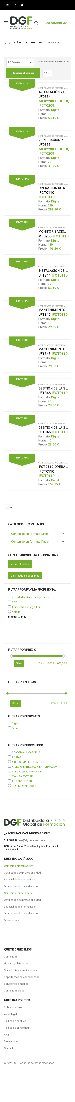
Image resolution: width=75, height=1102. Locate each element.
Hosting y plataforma (16, 963)
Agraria (16, 611)
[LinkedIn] (15, 5)
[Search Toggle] (36, 23)
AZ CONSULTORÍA (22, 781)
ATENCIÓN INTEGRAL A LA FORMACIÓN (35, 766)
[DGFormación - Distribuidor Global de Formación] (21, 22)
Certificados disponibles (25, 575)
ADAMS (16, 757)
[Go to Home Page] (5, 43)
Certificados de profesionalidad (54, 88)
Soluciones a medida (16, 983)
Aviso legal (10, 1014)
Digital (15, 723)
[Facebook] (29, 5)
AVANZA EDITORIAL (23, 776)
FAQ (6, 1034)
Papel (15, 728)
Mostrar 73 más (17, 616)
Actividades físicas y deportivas (30, 597)
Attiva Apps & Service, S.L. (27, 771)
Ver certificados (20, 564)
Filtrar (15, 703)
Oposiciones (11, 920)
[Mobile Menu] (7, 23)
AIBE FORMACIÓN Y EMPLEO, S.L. (31, 761)
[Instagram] (7, 5)
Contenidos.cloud (14, 990)
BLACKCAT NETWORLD (25, 785)
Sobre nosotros (13, 1007)
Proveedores (11, 1041)
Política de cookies (15, 1020)
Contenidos (10, 956)
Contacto (9, 1048)
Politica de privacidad (16, 1027)
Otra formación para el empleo (21, 886)
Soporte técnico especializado (22, 976)
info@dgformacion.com (32, 840)
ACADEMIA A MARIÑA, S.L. (27, 752)
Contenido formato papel (18, 893)
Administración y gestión (26, 607)
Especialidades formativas (19, 879)
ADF (14, 602)
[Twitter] (22, 5)
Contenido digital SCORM (18, 865)
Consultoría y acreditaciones (20, 970)
